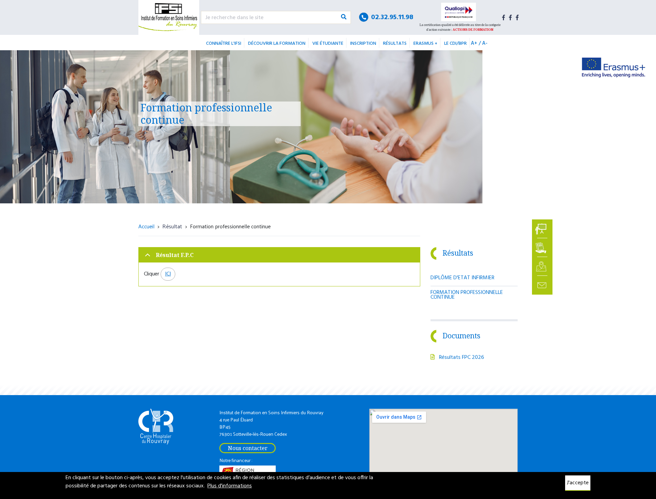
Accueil (146, 226)
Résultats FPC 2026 (461, 357)
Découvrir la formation (276, 44)
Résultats (395, 44)
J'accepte (578, 482)
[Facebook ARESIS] (510, 17)
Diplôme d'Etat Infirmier (462, 277)
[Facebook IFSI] (503, 17)
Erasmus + (425, 44)
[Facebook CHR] (517, 17)
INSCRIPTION (363, 44)
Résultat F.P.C (175, 255)
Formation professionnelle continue (466, 295)
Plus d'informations (229, 486)
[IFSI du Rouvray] (168, 17)
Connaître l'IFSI (223, 44)
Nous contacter (248, 448)
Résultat (172, 226)
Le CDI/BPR (455, 44)
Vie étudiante (327, 44)
